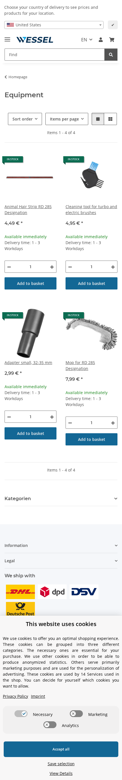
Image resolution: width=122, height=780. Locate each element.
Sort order (22, 119)
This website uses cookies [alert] (61, 624)
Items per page (64, 119)
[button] (101, 39)
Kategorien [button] (18, 498)
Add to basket (30, 283)
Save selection (61, 763)
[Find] (110, 54)
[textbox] (54, 25)
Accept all (61, 749)
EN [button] (84, 40)
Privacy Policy (15, 696)
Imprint (38, 696)
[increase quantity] (52, 266)
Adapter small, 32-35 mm (28, 362)
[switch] (21, 713)
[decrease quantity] (9, 266)
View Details (61, 773)
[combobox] (54, 25)
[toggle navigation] (7, 37)
